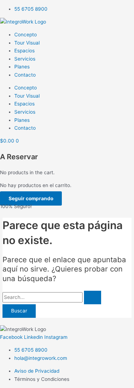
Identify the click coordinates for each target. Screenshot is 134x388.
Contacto (25, 75)
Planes (22, 66)
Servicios (24, 59)
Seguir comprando (31, 198)
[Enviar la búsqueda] (92, 297)
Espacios (24, 50)
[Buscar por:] (52, 297)
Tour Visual (27, 43)
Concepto (25, 34)
